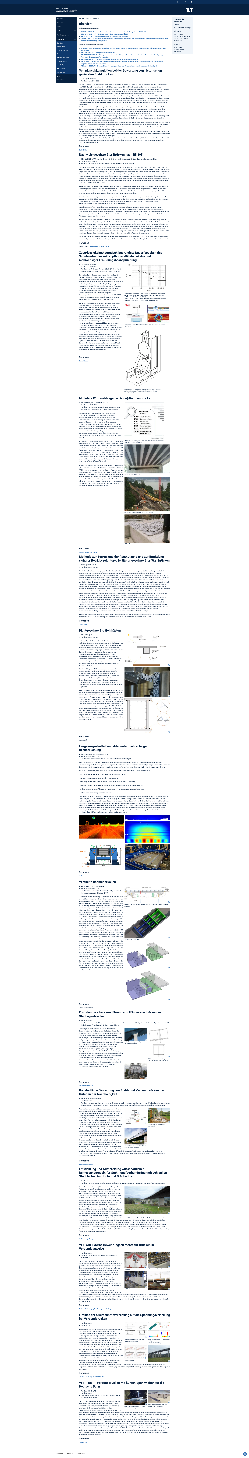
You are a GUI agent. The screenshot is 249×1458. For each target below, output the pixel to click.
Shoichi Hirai (83, 150)
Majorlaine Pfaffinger (86, 1086)
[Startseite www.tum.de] (189, 9)
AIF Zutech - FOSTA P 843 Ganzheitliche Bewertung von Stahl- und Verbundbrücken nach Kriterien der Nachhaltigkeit (119, 66)
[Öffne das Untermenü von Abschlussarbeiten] (75, 35)
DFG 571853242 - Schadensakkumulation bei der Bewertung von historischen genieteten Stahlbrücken (114, 32)
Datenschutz (59, 1453)
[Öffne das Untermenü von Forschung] (75, 39)
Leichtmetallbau (62, 61)
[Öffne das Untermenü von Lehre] (75, 30)
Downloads (60, 80)
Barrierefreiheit (81, 1453)
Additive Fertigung (63, 58)
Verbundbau (61, 47)
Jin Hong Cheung (104, 247)
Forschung (60, 39)
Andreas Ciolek (84, 552)
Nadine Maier (83, 876)
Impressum (70, 1453)
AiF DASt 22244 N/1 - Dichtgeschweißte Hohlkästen (98, 53)
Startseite (60, 18)
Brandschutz (61, 72)
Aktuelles (60, 22)
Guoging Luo (93, 1309)
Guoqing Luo (83, 1442)
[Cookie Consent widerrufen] (245, 1454)
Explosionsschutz (62, 50)
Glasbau (59, 54)
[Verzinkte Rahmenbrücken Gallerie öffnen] (147, 894)
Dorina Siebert (93, 247)
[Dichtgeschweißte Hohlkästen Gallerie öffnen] (147, 650)
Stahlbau (60, 43)
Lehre (58, 30)
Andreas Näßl (83, 1309)
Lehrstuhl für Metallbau (62, 8)
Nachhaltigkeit (61, 65)
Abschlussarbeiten (63, 35)
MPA (58, 76)
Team (58, 26)
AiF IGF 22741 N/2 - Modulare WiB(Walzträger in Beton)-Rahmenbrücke (104, 36)
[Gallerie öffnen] (135, 1034)
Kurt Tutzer (93, 552)
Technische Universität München (65, 11)
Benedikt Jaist (83, 361)
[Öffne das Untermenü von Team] (75, 26)
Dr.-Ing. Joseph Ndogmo (87, 1239)
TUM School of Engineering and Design (66, 10)
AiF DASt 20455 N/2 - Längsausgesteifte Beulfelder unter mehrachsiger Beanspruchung (110, 59)
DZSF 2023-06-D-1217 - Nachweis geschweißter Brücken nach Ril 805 (104, 34)
